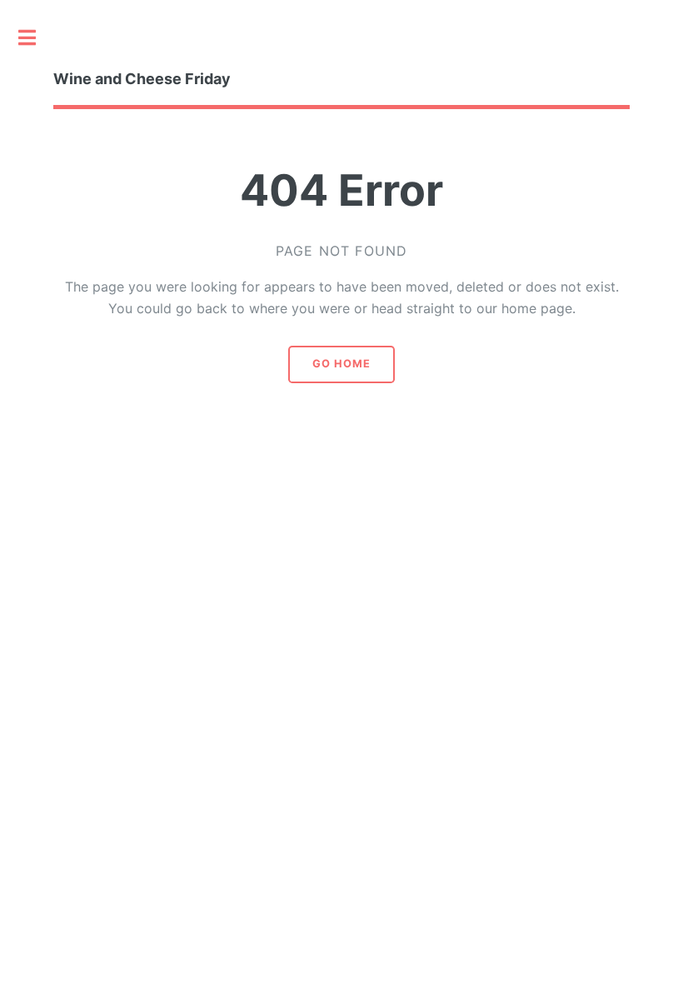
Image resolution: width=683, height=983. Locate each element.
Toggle (36, 37)
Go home (341, 363)
